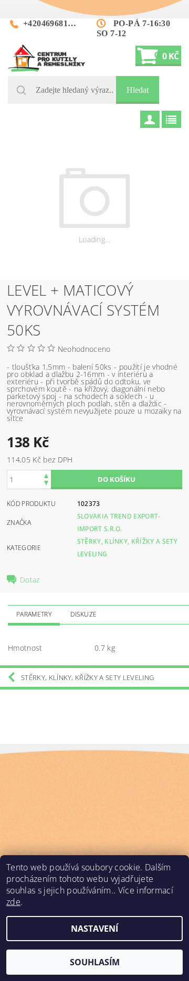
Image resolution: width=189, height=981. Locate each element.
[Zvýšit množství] (46, 475)
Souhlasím (95, 962)
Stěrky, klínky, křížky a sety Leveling (87, 677)
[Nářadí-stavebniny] (46, 58)
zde (13, 902)
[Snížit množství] (46, 484)
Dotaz (30, 580)
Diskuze (83, 614)
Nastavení (94, 928)
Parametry (33, 614)
